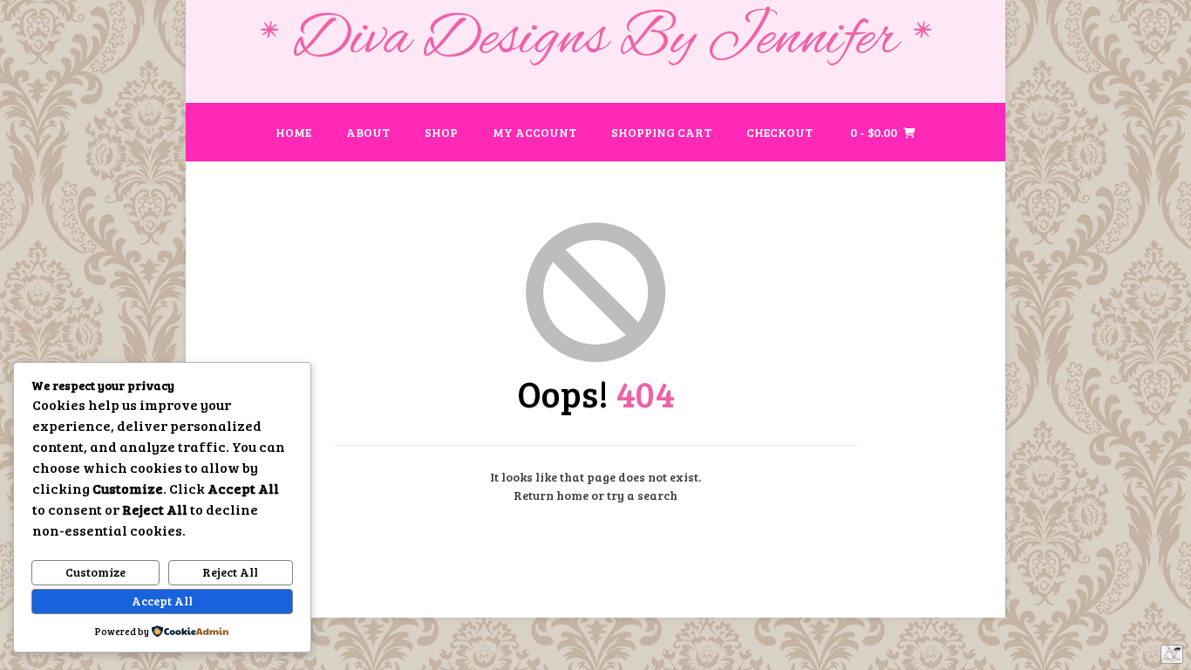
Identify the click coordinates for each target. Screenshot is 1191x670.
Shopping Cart (661, 132)
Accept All (162, 600)
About (368, 132)
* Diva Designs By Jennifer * (596, 40)
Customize (95, 572)
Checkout (779, 132)
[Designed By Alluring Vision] (1171, 654)
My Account (534, 132)
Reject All (230, 572)
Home (293, 132)
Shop (441, 132)
